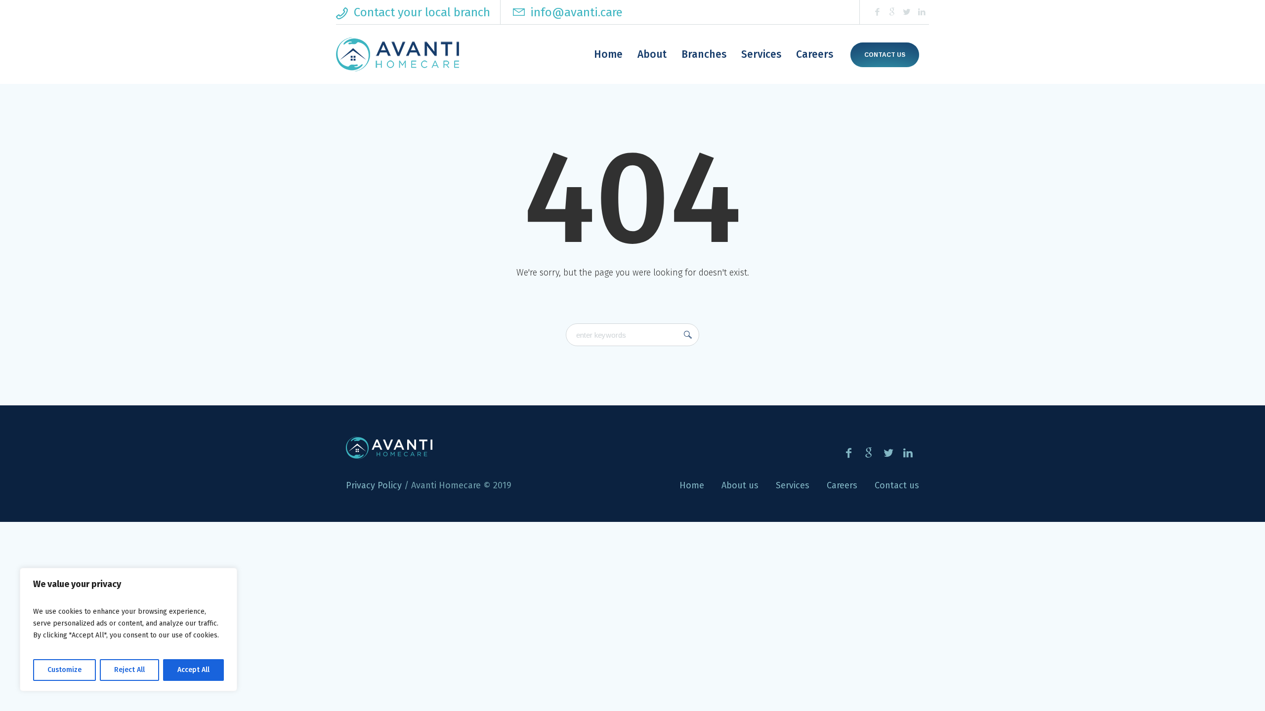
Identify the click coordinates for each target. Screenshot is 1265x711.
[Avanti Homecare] (389, 448)
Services (792, 485)
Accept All (193, 670)
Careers (842, 485)
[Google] (892, 12)
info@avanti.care (575, 12)
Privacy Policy (374, 485)
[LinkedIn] (922, 12)
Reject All (129, 670)
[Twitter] (907, 12)
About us (740, 485)
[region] (128, 629)
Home (691, 485)
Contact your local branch (422, 12)
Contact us (884, 54)
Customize (64, 670)
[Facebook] (877, 12)
